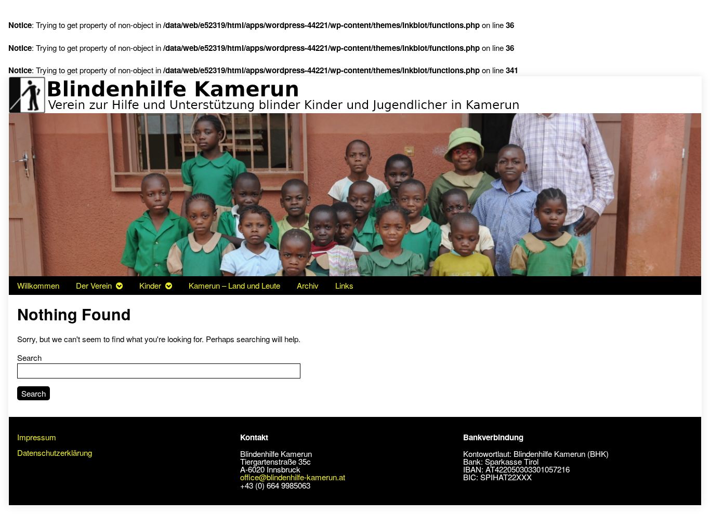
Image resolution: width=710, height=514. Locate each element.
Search (29, 357)
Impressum (36, 436)
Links (344, 285)
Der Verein (94, 285)
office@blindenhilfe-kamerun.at (292, 476)
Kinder (150, 285)
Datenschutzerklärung (54, 452)
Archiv (308, 285)
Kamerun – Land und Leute (234, 285)
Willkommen (38, 285)
